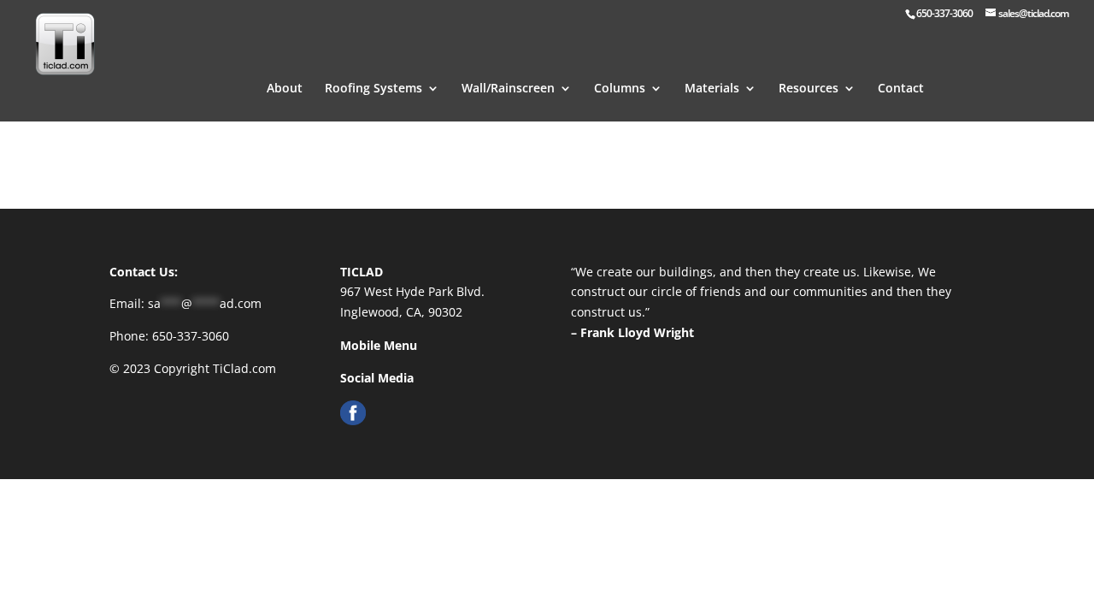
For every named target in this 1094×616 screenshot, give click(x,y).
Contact (901, 89)
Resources (808, 89)
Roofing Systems (373, 89)
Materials (712, 89)
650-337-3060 (190, 336)
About (285, 89)
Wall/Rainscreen (508, 89)
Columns (619, 89)
